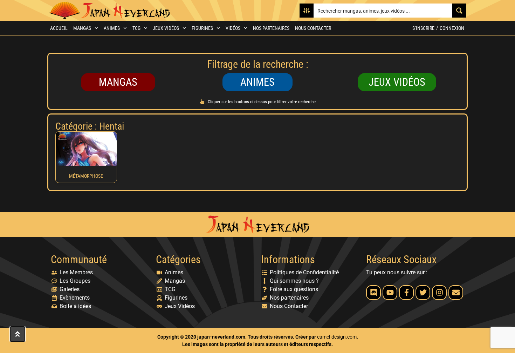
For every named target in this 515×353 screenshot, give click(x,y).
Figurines (202, 28)
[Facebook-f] (406, 292)
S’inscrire (423, 28)
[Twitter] (423, 292)
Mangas (82, 28)
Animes (112, 28)
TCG (136, 28)
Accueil (59, 28)
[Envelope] (455, 292)
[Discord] (373, 292)
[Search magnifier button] (459, 11)
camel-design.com (337, 337)
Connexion (452, 28)
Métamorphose (86, 176)
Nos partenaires (271, 28)
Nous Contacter (313, 28)
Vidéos (233, 28)
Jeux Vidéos (166, 28)
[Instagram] (439, 292)
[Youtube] (390, 292)
